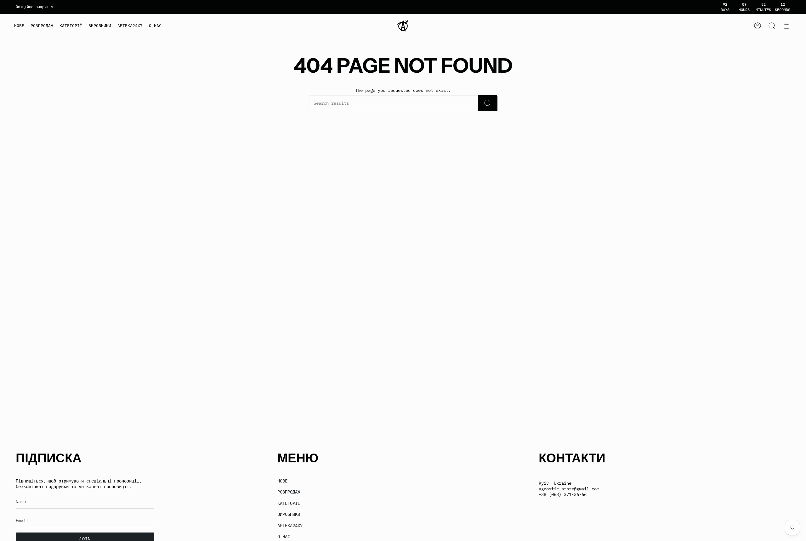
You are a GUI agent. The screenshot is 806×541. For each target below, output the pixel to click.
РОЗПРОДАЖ (288, 492)
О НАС (283, 536)
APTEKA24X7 (290, 525)
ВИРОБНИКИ (288, 514)
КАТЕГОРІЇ (288, 503)
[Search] (487, 103)
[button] (70, 26)
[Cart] (786, 25)
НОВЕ (282, 481)
